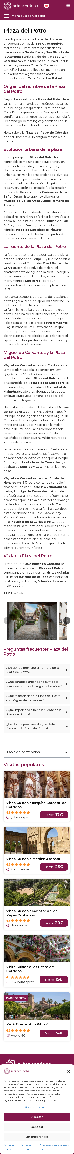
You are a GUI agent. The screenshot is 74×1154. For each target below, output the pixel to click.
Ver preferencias (37, 1136)
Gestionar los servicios (36, 1107)
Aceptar (37, 1117)
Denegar (37, 1126)
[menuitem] (46, 6)
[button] (68, 1071)
